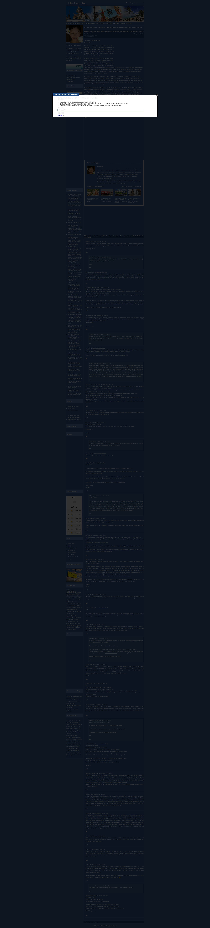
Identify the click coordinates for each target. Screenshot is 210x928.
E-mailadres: (61, 108)
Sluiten (157, 95)
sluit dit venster (61, 115)
